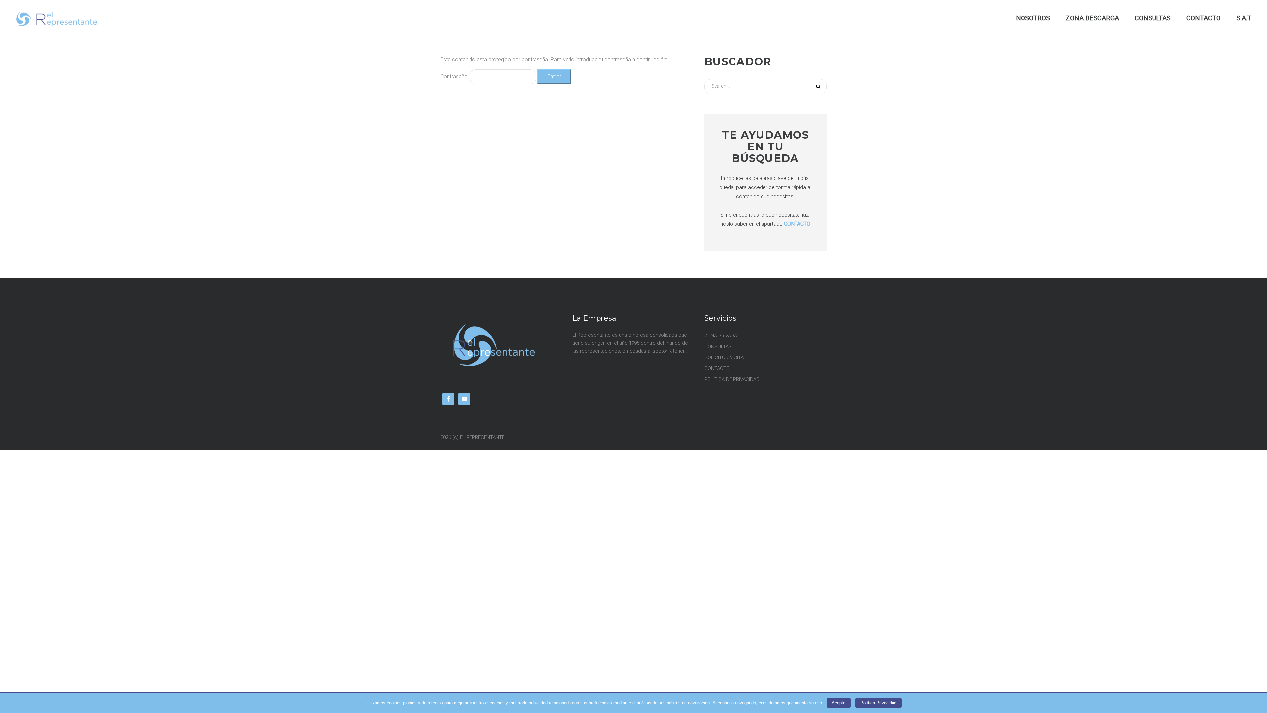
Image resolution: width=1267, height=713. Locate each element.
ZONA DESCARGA (1092, 18)
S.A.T (1243, 18)
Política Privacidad (878, 702)
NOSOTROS (1033, 18)
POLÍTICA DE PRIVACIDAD (732, 379)
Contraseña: (455, 76)
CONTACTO (1203, 18)
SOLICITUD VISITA (724, 357)
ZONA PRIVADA (720, 336)
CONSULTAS (1153, 18)
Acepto (838, 702)
